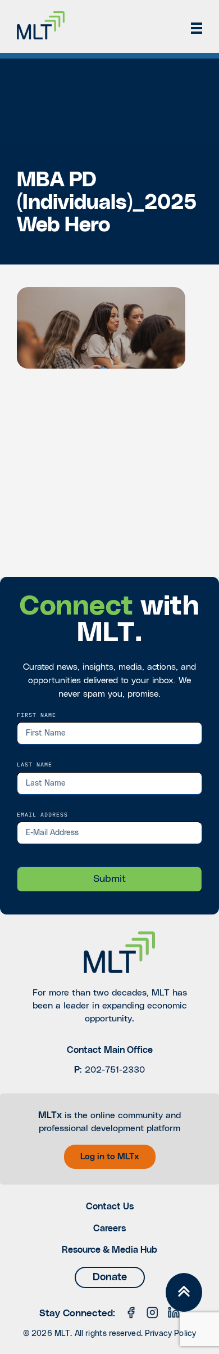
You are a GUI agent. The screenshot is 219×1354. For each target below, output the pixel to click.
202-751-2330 (115, 1069)
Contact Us (110, 1206)
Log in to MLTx (109, 1157)
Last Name (34, 764)
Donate (110, 1277)
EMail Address (42, 814)
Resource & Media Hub (109, 1249)
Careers (109, 1228)
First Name (36, 715)
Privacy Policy (170, 1334)
